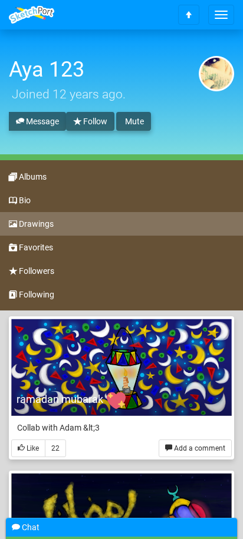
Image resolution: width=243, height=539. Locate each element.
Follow (94, 121)
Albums (32, 176)
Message (41, 121)
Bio (24, 200)
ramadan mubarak (61, 399)
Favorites (35, 247)
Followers (35, 271)
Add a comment (198, 448)
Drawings (35, 224)
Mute (133, 121)
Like (32, 448)
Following (35, 294)
